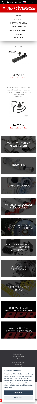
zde (10, 387)
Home (18, 16)
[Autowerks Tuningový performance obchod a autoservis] (21, 8)
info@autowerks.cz (18, 367)
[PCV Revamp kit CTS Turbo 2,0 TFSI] (18, 57)
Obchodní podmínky (18, 30)
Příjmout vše (18, 392)
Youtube (18, 34)
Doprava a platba (18, 23)
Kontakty (18, 38)
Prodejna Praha (18, 27)
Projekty (18, 19)
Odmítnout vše (18, 398)
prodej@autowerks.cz (18, 362)
